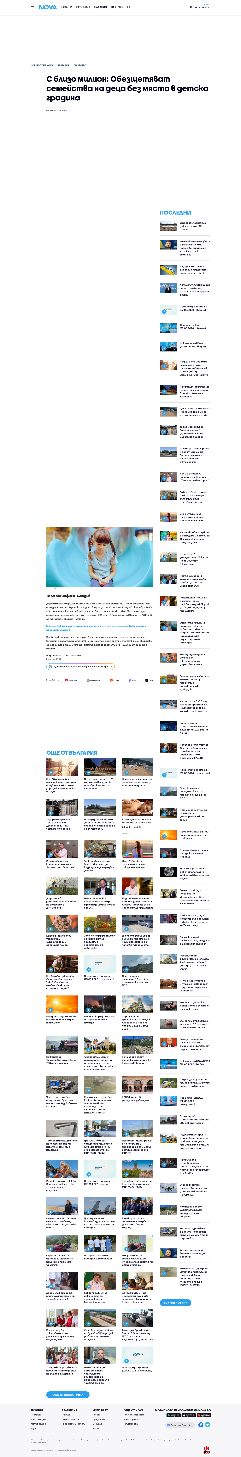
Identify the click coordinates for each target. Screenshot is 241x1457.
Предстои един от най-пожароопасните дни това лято (61, 1019)
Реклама (34, 1440)
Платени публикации (38, 1442)
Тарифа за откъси (87, 1440)
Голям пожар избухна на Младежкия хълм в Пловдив (99, 1019)
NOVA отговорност (134, 1415)
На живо (117, 7)
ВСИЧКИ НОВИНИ (175, 1302)
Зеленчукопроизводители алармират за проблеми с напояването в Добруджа (99, 941)
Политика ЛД (150, 1440)
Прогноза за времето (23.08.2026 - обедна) (193, 308)
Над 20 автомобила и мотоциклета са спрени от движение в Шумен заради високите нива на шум (61, 785)
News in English (131, 1424)
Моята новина (38, 1424)
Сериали (97, 1424)
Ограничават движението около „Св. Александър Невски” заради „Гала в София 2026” (136, 1022)
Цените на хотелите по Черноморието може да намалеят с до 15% (137, 782)
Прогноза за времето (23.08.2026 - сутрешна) (99, 977)
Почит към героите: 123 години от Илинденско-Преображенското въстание (98, 784)
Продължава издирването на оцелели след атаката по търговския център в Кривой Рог (195, 1166)
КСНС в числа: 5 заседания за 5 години (136, 1098)
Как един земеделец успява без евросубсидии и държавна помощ (58, 940)
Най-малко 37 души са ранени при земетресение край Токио (193, 815)
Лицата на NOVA (70, 1419)
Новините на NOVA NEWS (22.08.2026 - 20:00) (195, 1063)
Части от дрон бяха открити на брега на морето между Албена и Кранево (61, 1102)
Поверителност (137, 1440)
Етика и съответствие (184, 1440)
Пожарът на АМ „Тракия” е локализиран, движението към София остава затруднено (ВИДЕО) (137, 1146)
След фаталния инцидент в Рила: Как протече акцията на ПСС (135, 981)
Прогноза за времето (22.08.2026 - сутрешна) (137, 1369)
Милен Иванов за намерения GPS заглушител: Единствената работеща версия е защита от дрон (96, 1375)
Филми (96, 1428)
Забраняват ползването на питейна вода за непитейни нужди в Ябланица (62, 1145)
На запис (100, 7)
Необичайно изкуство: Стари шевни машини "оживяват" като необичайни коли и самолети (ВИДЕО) (60, 982)
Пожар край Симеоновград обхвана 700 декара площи (61, 1060)
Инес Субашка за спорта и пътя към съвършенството (133, 864)
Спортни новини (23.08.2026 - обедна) (193, 327)
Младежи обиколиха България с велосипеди (98, 1257)
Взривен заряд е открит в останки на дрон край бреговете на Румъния (193, 1189)
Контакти (112, 1440)
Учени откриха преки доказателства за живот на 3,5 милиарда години (194, 873)
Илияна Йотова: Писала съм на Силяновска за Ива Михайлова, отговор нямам (61, 1223)
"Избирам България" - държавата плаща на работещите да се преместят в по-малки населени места (98, 1063)
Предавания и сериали (73, 1424)
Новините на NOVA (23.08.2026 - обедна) (193, 345)
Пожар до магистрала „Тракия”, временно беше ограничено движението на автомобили (99, 824)
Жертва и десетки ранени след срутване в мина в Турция (194, 1005)
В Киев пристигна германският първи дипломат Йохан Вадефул (134, 1223)
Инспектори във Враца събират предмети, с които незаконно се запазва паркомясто (136, 940)
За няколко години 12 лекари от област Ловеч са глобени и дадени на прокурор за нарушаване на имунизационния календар (194, 632)
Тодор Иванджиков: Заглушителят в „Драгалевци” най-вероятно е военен (58, 824)
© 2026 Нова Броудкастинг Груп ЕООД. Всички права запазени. (53, 1450)
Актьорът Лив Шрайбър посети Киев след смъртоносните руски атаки (195, 289)
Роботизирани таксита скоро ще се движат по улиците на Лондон (194, 728)
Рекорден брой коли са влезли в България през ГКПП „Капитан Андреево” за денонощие (137, 1335)
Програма (83, 7)
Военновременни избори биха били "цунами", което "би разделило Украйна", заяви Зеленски (195, 248)
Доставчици (101, 1440)
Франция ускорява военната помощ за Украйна (192, 1253)
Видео (34, 1428)
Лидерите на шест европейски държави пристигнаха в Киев (193, 269)
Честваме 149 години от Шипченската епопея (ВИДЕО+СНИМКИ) (137, 1184)
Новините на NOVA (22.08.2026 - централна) (191, 1101)
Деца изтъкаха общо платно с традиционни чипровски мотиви (60, 1296)
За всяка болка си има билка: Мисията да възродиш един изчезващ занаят (99, 866)
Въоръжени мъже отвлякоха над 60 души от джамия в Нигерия (194, 940)
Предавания (99, 1419)
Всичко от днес (39, 1419)
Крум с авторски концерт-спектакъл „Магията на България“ (60, 864)
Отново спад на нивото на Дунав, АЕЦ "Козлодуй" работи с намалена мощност (99, 1335)
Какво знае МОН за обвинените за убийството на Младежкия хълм (95, 1297)
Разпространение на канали (68, 1440)
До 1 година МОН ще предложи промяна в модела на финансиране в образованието (137, 1297)
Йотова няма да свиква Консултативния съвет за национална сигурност (61, 1185)
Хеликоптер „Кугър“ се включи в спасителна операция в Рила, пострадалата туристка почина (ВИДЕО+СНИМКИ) (98, 1105)
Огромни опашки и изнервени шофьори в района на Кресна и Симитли (59, 1260)
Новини (66, 7)
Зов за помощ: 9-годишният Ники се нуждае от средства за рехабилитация (137, 1260)
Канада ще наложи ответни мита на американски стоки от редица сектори (194, 1044)
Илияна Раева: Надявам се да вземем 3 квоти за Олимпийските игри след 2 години (195, 537)
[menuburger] (32, 7)
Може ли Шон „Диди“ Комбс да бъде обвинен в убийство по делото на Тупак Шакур (194, 920)
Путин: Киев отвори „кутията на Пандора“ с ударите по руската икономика (194, 985)
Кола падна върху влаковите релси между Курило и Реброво (137, 1060)
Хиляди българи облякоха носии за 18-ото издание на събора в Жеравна (61, 1370)
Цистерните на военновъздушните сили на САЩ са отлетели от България (99, 1223)
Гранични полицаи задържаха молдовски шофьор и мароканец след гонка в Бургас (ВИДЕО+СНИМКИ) (98, 1146)
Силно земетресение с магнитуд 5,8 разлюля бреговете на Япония (194, 1024)
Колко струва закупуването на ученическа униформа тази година (60, 1335)
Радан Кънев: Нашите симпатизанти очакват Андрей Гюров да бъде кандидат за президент (137, 903)
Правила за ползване (165, 1440)
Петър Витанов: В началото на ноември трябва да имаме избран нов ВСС (99, 903)
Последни (36, 1415)
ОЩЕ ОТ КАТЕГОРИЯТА (67, 1394)
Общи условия (123, 1440)
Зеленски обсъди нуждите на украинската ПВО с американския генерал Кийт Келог (194, 897)
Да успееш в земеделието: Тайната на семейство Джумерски (61, 903)
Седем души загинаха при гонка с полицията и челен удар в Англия (195, 1082)
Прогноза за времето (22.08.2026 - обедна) (97, 1182)
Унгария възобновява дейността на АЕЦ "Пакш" (193, 226)
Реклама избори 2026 (47, 1440)
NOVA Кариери (131, 1419)
